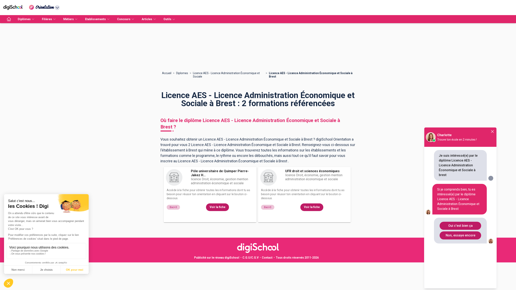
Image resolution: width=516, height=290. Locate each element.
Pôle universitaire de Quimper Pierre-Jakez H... (220, 173)
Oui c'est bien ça (460, 226)
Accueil (166, 73)
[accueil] (9, 19)
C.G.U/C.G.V (250, 257)
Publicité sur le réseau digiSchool (216, 257)
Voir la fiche (217, 207)
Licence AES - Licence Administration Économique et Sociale (226, 74)
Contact (267, 257)
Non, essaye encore (460, 235)
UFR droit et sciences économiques (312, 171)
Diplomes (182, 73)
